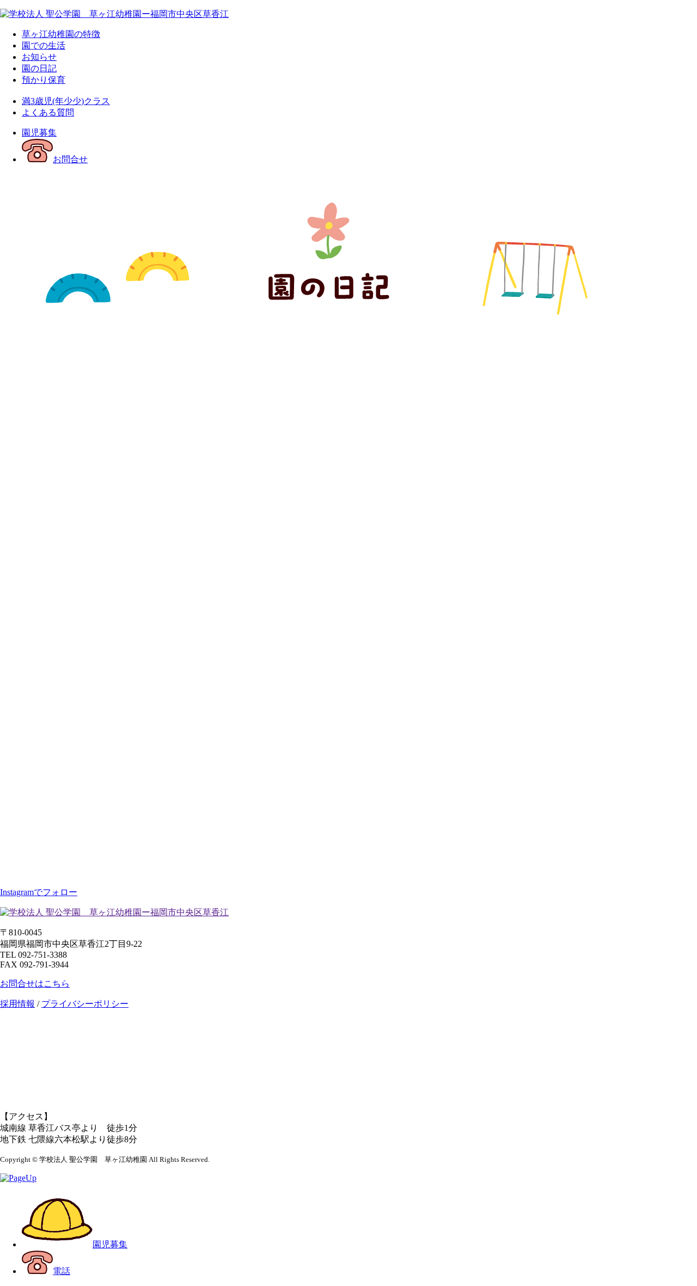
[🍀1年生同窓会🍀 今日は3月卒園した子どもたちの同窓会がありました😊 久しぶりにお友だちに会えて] (348, 669)
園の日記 (39, 68)
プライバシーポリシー (85, 1003)
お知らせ (39, 57)
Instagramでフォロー (38, 892)
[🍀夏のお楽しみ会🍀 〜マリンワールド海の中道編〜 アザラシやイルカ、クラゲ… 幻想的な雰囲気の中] (114, 669)
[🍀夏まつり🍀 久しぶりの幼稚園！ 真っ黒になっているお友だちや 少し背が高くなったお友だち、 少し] (582, 402)
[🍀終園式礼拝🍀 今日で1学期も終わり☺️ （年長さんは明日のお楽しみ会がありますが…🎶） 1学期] (348, 802)
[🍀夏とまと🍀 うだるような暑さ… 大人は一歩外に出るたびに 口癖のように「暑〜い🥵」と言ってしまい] (582, 535)
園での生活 (43, 45)
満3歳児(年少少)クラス (66, 101)
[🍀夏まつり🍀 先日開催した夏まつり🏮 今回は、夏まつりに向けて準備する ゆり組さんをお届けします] (114, 402)
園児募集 (39, 132)
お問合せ (70, 159)
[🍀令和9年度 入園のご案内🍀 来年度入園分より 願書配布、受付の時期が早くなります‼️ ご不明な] (348, 535)
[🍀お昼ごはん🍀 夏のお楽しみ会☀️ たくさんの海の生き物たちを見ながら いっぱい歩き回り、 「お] (348, 402)
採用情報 (17, 1003)
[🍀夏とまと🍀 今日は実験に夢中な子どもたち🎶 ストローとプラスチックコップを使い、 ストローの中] (114, 535)
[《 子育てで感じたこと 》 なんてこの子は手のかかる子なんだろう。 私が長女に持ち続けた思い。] (582, 802)
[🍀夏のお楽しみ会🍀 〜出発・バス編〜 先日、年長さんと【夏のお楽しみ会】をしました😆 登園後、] (582, 669)
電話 (61, 1271)
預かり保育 (43, 79)
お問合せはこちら (35, 983)
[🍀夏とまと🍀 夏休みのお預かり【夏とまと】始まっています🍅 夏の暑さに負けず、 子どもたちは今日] (114, 802)
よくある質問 (48, 112)
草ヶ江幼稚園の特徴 (61, 34)
